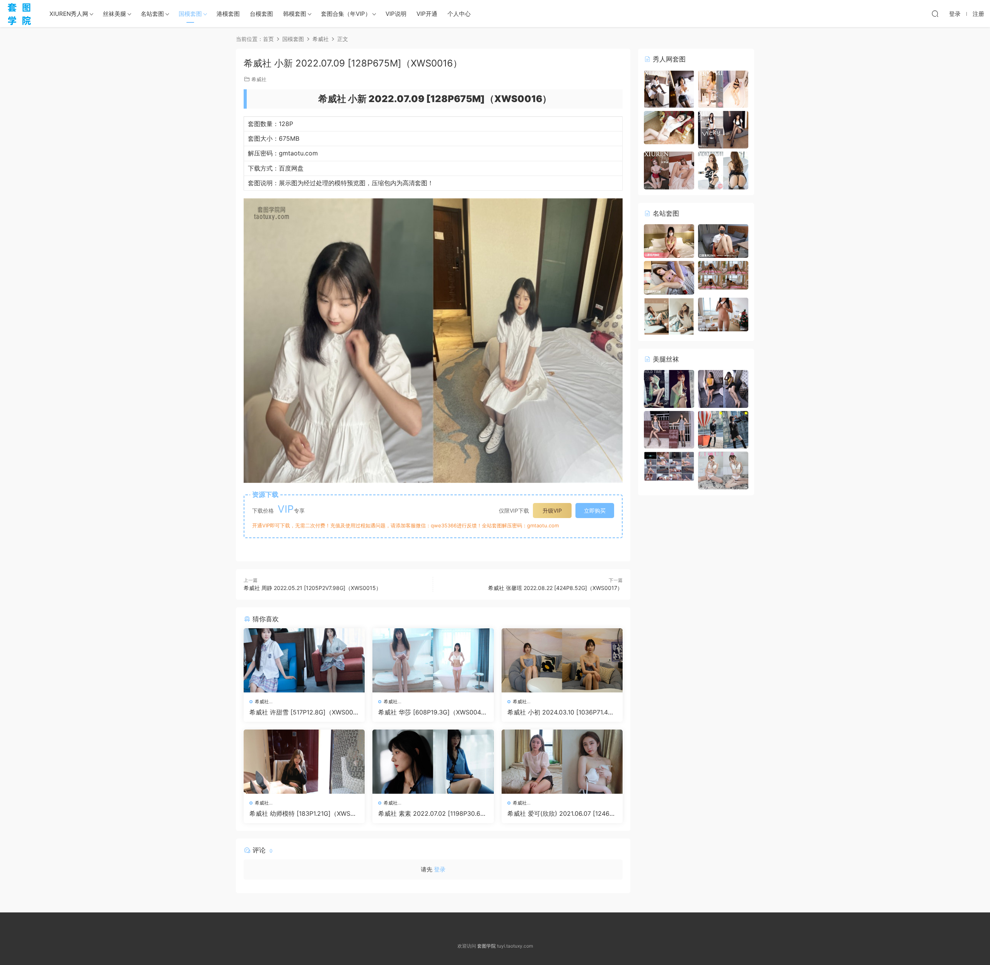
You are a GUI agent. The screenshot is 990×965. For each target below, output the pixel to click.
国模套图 (190, 13)
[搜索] (935, 13)
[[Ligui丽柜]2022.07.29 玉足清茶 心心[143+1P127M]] (669, 388)
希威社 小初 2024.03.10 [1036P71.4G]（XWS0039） (561, 712)
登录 (440, 869)
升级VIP (552, 510)
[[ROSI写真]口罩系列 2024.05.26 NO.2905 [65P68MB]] (723, 240)
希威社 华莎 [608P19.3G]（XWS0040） (429, 712)
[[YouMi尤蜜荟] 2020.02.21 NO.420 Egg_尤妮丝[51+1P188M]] (723, 88)
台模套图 (261, 13)
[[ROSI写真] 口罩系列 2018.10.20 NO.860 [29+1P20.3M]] (669, 240)
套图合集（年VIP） (346, 13)
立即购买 (595, 510)
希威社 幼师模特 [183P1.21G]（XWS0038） (303, 813)
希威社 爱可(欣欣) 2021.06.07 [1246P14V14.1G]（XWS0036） (561, 813)
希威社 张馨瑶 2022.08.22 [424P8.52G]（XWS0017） (555, 588)
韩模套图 (294, 13)
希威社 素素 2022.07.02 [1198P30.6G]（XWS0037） (432, 813)
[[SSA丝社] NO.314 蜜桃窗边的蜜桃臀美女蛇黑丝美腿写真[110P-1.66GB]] (669, 429)
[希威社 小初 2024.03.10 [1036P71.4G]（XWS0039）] (562, 660)
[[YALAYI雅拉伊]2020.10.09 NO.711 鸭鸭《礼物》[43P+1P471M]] (669, 315)
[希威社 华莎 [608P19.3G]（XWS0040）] (432, 660)
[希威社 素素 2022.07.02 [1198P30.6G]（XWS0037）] (432, 762)
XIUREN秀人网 (69, 13)
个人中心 (459, 13)
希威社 (258, 79)
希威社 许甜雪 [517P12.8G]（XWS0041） (303, 712)
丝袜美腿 (114, 13)
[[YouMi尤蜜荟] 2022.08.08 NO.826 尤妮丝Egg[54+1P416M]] (723, 170)
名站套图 (152, 13)
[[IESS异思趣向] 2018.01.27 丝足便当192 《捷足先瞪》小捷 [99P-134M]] (723, 388)
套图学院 (486, 946)
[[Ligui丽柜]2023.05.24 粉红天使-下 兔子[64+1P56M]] (723, 470)
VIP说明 (396, 13)
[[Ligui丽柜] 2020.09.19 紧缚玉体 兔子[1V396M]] (669, 465)
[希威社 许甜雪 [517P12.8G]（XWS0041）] (304, 660)
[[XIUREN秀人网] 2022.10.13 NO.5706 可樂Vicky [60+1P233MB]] (723, 129)
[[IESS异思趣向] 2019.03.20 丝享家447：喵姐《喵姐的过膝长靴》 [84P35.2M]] (723, 429)
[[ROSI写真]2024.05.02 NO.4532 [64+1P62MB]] (723, 313)
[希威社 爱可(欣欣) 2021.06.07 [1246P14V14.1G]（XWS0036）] (562, 762)
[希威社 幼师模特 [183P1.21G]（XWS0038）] (304, 762)
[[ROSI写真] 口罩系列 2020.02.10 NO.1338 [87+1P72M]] (669, 277)
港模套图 (228, 13)
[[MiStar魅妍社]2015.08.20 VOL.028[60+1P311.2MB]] (669, 127)
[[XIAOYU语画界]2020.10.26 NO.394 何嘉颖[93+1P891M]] (669, 88)
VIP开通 (426, 13)
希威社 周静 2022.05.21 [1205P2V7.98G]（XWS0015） (312, 588)
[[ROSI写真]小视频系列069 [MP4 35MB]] (723, 274)
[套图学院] (19, 13)
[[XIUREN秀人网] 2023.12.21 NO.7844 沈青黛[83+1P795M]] (669, 170)
